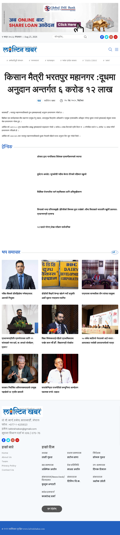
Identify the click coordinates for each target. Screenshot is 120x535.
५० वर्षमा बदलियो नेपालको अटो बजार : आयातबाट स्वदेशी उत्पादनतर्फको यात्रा (98, 340)
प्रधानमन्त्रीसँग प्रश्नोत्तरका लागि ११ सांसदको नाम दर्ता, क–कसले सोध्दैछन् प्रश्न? (17, 342)
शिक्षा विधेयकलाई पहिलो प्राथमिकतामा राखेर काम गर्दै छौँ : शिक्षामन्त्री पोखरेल (58, 340)
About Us (7, 457)
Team (5, 461)
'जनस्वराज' (35, 60)
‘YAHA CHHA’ (90, 60)
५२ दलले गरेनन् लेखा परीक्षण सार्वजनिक (53, 227)
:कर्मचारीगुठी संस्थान (15, 60)
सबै (113, 252)
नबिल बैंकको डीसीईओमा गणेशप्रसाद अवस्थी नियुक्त (17, 295)
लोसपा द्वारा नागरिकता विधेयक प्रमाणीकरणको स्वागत (59, 156)
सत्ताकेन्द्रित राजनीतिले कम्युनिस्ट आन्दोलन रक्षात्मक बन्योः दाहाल (60, 389)
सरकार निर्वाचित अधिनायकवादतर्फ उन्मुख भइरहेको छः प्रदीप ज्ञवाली (19, 389)
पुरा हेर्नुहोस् (51, 509)
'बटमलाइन (50, 60)
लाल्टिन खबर (49, 101)
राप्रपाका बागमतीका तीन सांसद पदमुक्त (98, 293)
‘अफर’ (107, 60)
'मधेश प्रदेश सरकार (69, 60)
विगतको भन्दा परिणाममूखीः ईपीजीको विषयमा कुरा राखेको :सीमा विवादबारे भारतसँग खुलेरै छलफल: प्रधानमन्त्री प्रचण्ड (77, 211)
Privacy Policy (9, 465)
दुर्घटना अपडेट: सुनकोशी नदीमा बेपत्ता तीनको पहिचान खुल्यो (61, 174)
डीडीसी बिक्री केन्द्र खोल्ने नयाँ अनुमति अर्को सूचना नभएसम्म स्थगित (58, 295)
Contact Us (8, 469)
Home (5, 452)
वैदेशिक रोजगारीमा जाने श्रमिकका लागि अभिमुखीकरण (59, 192)
